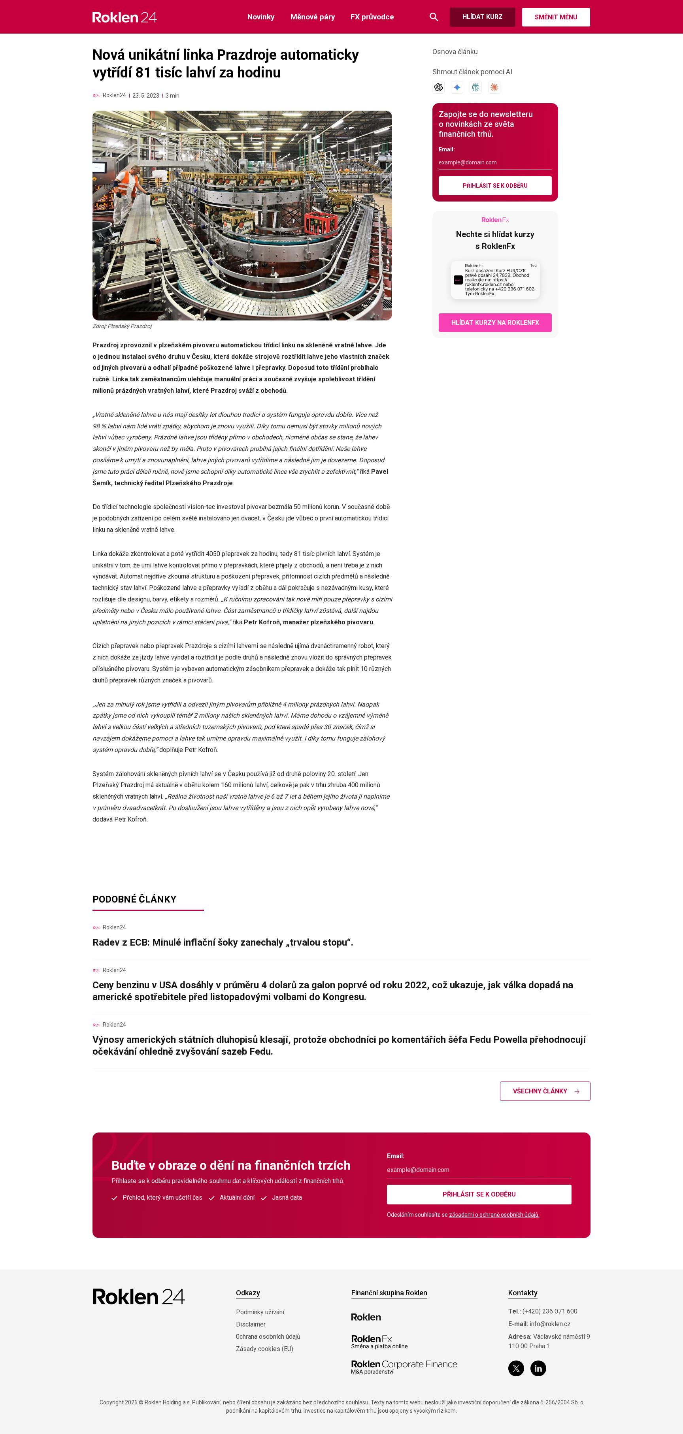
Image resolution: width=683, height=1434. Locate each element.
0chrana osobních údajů (268, 1336)
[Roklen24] (96, 96)
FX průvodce (372, 16)
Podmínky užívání (260, 1312)
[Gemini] (457, 87)
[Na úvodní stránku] (124, 17)
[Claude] (494, 87)
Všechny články (540, 1091)
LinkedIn (538, 1368)
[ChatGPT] (438, 87)
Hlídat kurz (482, 17)
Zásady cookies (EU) (264, 1349)
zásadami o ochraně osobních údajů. (494, 1215)
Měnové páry (313, 16)
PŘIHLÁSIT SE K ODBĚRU (495, 186)
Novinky (261, 16)
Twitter (516, 1368)
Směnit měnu (556, 17)
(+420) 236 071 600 (550, 1311)
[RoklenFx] (379, 1342)
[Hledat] (434, 17)
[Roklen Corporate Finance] (404, 1368)
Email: (447, 149)
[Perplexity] (476, 87)
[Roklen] (366, 1317)
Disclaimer (251, 1324)
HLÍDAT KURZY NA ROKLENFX (495, 322)
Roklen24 (114, 95)
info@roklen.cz (550, 1324)
